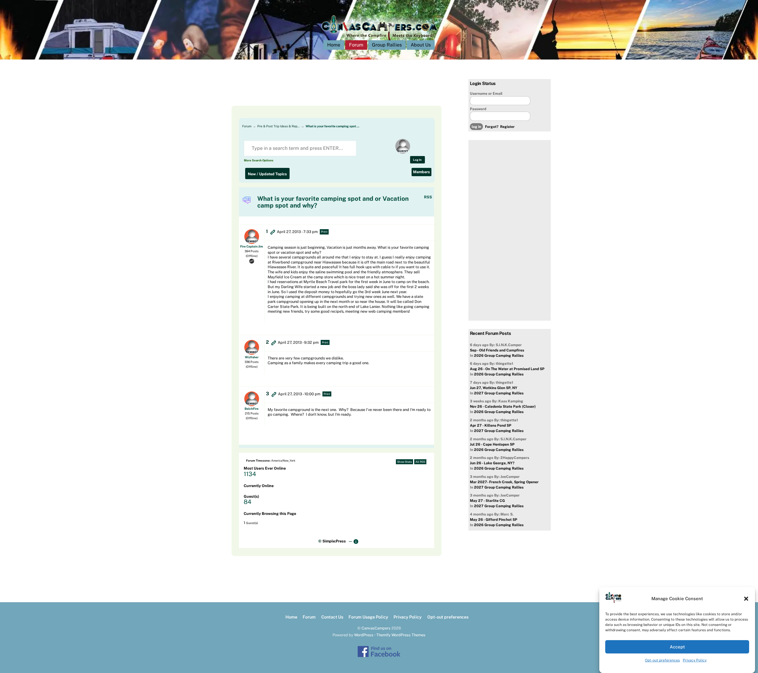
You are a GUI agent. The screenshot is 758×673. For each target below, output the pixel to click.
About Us (421, 45)
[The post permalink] (272, 231)
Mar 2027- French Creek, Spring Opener (504, 482)
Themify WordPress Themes (400, 635)
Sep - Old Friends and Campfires (497, 350)
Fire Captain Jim (251, 246)
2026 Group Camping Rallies (498, 356)
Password (478, 109)
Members (421, 172)
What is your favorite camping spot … (332, 126)
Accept (677, 646)
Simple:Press (334, 541)
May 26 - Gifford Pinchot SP (493, 520)
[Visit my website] (251, 260)
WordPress (363, 635)
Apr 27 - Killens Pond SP (490, 425)
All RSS (420, 461)
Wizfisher (251, 357)
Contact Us (332, 616)
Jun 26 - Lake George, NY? (492, 463)
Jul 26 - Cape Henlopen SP (492, 444)
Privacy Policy (694, 660)
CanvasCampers (376, 628)
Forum (356, 45)
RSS (428, 197)
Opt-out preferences (662, 660)
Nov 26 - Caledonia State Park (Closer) (503, 406)
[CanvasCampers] (379, 39)
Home (333, 45)
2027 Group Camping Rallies (498, 393)
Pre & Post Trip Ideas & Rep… (278, 126)
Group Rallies (387, 45)
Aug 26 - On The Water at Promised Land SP (507, 369)
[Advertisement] (329, 92)
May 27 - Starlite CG (487, 501)
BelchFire (251, 408)
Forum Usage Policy (368, 616)
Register (507, 127)
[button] (746, 599)
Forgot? (491, 127)
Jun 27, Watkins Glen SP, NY (493, 388)
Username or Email (486, 93)
